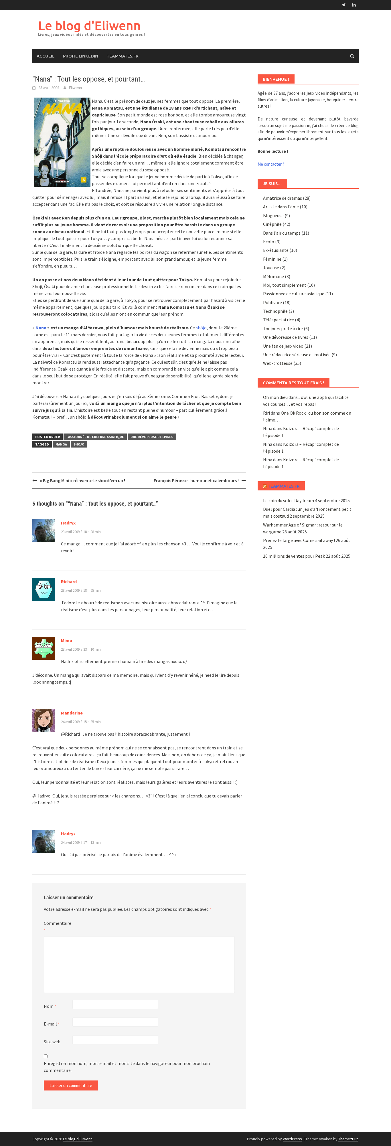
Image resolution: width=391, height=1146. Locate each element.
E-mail (52, 1024)
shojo (79, 444)
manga (61, 444)
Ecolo (268, 241)
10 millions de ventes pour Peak (294, 556)
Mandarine (72, 713)
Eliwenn (75, 87)
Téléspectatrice (278, 319)
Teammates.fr (123, 56)
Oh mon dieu (275, 397)
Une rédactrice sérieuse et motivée (297, 354)
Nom (50, 1006)
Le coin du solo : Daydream (288, 500)
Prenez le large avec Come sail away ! (299, 540)
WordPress (292, 1138)
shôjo (201, 327)
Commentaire (57, 926)
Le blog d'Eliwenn (89, 25)
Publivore (272, 302)
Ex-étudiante (276, 250)
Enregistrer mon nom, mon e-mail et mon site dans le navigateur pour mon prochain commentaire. (127, 1066)
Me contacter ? (271, 164)
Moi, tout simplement (284, 285)
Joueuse (271, 267)
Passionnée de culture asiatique (95, 437)
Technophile (275, 311)
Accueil (45, 56)
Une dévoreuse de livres (152, 437)
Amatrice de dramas (282, 198)
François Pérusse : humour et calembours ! (196, 480)
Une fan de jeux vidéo (283, 346)
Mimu (66, 640)
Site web (52, 1041)
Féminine (272, 259)
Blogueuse (273, 215)
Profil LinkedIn (80, 56)
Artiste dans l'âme (281, 206)
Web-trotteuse (278, 363)
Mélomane (273, 276)
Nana (40, 327)
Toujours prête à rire (283, 328)
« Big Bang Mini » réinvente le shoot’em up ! (82, 480)
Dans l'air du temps (282, 233)
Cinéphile (272, 224)
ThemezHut (348, 1138)
